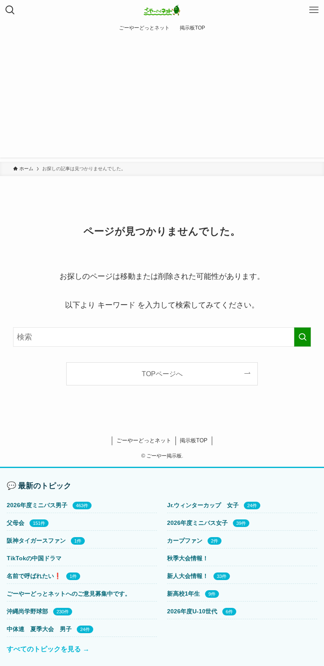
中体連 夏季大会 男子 (39, 629)
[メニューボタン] (314, 10)
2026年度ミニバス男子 (37, 505)
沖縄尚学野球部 (27, 611)
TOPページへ (162, 373)
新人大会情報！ (187, 575)
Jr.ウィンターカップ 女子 (203, 505)
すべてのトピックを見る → (48, 649)
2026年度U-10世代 (192, 611)
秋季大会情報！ (187, 558)
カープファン (184, 540)
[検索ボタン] (10, 10)
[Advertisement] (162, 99)
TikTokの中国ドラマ (34, 558)
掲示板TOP (194, 440)
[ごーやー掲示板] (162, 10)
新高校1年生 (183, 593)
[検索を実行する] (302, 337)
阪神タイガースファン (36, 540)
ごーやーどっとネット (143, 440)
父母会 (15, 522)
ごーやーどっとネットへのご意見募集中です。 (69, 593)
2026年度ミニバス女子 (197, 522)
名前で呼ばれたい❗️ (34, 575)
